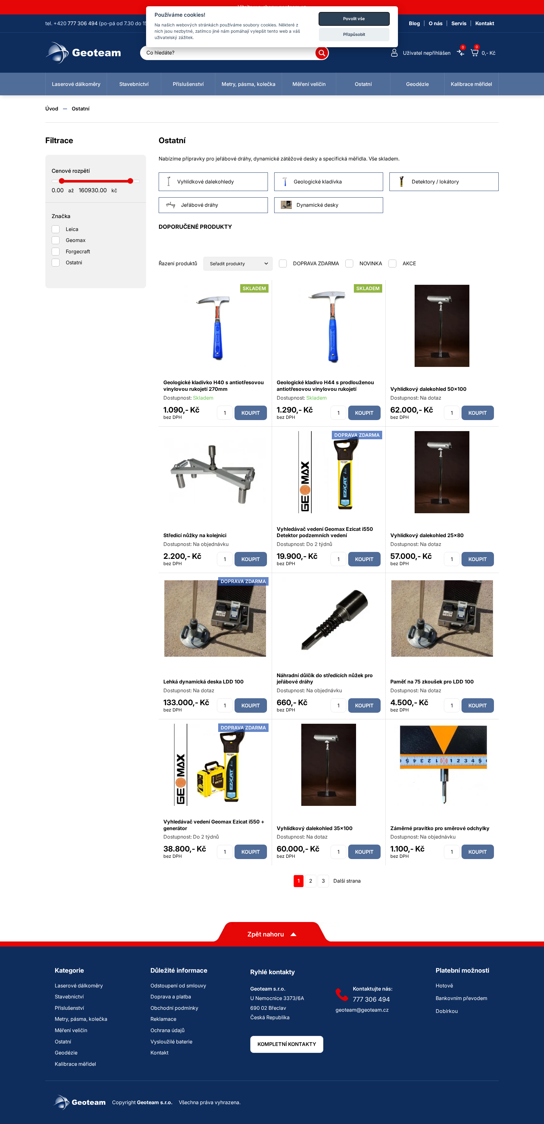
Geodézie (66, 1052)
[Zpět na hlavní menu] (83, 53)
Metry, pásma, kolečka (81, 1019)
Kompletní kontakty (287, 1044)
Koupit (250, 413)
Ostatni (74, 262)
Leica (72, 229)
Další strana (347, 881)
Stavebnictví (69, 996)
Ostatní (80, 108)
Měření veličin (71, 1030)
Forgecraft (78, 251)
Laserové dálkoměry (79, 985)
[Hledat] (321, 53)
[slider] (62, 181)
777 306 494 (83, 23)
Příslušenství (69, 1008)
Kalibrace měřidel (75, 1064)
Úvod (51, 108)
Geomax (76, 240)
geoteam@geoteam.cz (362, 1010)
